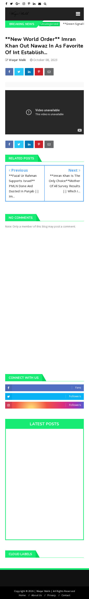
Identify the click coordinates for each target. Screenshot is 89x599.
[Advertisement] (44, 318)
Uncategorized (45, 24)
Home (22, 595)
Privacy (51, 595)
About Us (36, 595)
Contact (65, 595)
